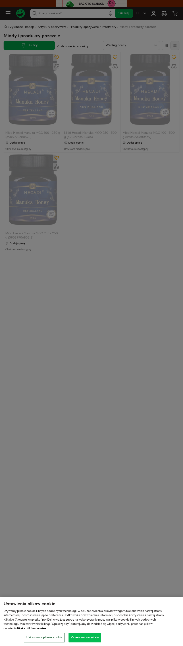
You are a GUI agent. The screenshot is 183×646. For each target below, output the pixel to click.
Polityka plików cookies (30, 628)
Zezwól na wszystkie (85, 637)
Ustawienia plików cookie (44, 637)
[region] (91, 621)
